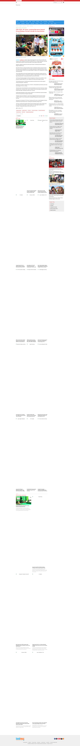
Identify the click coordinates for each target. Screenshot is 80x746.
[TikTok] (61, 739)
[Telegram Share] (45, 116)
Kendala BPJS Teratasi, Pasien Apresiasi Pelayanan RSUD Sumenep (31, 490)
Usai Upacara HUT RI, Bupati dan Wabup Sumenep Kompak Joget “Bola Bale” (20, 415)
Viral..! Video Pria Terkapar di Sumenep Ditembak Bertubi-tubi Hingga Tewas (59, 141)
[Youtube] (60, 739)
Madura (17, 27)
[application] (56, 32)
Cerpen (55, 23)
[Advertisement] (40, 13)
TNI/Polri (41, 23)
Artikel (52, 23)
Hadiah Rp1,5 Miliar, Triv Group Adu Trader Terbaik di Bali (59, 95)
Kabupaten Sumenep (53, 207)
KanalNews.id (19, 32)
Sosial (41, 21)
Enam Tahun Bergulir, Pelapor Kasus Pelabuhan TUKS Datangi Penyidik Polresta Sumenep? (43, 266)
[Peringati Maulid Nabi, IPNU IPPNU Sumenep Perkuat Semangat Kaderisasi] (21, 122)
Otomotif (45, 23)
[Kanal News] (20, 738)
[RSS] (63, 739)
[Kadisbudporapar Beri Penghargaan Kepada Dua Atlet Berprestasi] (56, 151)
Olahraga (36, 23)
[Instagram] (58, 739)
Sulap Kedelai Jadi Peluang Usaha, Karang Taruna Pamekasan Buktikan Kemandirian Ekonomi (59, 124)
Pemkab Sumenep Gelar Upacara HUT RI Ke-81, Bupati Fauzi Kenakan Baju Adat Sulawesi (31, 415)
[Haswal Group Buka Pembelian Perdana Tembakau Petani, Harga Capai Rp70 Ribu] (32, 155)
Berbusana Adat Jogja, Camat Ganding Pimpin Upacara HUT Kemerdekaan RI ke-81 (42, 415)
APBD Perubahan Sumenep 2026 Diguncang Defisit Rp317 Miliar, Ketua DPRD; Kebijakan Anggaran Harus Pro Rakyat (31, 341)
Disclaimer (38, 742)
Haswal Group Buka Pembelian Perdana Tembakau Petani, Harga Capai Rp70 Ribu (31, 191)
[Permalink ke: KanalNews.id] (16, 33)
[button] (62, 2)
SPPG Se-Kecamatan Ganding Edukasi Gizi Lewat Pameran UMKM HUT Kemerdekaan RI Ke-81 (20, 341)
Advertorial (18, 23)
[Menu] (16, 2)
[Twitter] (56, 739)
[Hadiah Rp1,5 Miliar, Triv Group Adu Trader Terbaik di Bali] (56, 92)
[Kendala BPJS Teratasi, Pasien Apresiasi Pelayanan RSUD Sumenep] (32, 453)
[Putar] (50, 35)
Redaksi (29, 742)
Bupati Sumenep (53, 210)
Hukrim (27, 21)
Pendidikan (23, 23)
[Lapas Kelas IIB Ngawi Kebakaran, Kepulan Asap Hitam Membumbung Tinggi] (21, 453)
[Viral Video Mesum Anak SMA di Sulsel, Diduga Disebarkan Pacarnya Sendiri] (56, 133)
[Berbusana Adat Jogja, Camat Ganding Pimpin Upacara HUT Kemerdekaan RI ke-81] (43, 379)
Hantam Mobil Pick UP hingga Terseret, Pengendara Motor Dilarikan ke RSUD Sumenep (58, 130)
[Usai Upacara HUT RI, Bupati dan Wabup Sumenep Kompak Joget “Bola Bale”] (21, 379)
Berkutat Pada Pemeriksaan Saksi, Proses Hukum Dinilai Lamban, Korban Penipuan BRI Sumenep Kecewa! (56, 195)
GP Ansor (29, 110)
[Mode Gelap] (63, 2)
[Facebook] (55, 739)
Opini (48, 23)
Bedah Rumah (24, 110)
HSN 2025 (23, 112)
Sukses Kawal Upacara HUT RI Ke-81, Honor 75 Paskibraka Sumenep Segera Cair (42, 341)
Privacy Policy (34, 742)
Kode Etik (47, 742)
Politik (30, 21)
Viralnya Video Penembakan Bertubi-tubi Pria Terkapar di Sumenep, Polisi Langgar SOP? (59, 148)
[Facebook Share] (39, 116)
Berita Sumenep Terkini (54, 208)
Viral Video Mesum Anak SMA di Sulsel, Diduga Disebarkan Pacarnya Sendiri (58, 136)
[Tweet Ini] (41, 116)
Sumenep (25, 27)
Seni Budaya (45, 21)
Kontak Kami (43, 742)
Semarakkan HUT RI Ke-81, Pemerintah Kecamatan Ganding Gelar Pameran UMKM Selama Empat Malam (31, 266)
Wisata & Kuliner (51, 21)
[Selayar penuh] (62, 35)
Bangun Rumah (18, 110)
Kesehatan (27, 23)
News (17, 21)
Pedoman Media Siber (53, 742)
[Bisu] (61, 35)
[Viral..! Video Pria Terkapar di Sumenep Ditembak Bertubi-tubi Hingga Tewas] (56, 139)
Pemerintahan (22, 21)
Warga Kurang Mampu (29, 112)
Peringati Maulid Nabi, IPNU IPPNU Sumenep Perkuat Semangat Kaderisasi (39, 0)
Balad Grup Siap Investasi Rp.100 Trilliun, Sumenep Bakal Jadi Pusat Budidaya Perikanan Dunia (56, 169)
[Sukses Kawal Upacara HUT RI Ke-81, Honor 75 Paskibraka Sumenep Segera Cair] (43, 304)
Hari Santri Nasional (42, 110)
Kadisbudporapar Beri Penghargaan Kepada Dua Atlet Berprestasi (59, 153)
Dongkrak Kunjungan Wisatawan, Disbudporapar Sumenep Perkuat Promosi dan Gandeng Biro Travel (42, 490)
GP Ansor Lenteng (34, 110)
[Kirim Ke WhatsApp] (47, 116)
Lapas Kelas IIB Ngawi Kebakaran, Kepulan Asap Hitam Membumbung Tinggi (20, 490)
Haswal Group (18, 112)
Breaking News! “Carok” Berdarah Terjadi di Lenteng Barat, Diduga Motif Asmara (56, 172)
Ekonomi (33, 21)
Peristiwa (37, 21)
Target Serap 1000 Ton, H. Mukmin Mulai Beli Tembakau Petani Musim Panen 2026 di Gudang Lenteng (20, 266)
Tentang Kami (25, 742)
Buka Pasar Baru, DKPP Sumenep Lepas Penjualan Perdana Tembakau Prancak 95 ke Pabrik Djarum (43, 191)
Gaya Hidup (32, 23)
